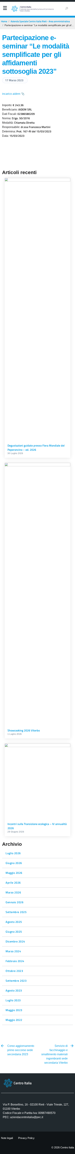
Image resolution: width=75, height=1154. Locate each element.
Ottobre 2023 (14, 970)
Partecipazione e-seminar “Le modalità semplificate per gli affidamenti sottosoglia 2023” (35, 54)
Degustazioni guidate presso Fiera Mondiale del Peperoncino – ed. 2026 (36, 447)
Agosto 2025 (14, 921)
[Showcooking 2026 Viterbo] (37, 594)
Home (4, 21)
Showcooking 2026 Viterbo (24, 730)
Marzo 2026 (13, 892)
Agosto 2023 (14, 990)
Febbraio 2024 (15, 961)
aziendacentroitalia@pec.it (26, 1117)
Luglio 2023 (13, 1000)
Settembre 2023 (16, 980)
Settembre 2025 (16, 912)
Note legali (7, 1137)
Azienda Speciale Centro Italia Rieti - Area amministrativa (40, 21)
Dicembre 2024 (15, 941)
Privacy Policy (26, 1137)
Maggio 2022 (14, 1019)
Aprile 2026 (13, 882)
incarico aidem (11, 93)
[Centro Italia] (33, 9)
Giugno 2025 (14, 931)
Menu (5, 9)
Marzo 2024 (13, 951)
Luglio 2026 (13, 853)
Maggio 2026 (14, 872)
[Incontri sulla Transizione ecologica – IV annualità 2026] (37, 781)
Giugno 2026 (14, 863)
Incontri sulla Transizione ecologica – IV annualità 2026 (37, 826)
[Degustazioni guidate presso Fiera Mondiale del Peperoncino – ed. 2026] (37, 309)
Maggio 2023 (14, 1010)
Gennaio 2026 (14, 902)
